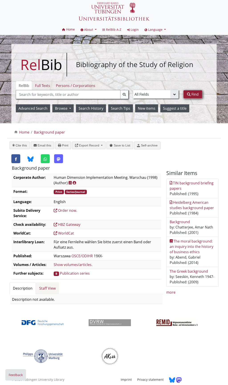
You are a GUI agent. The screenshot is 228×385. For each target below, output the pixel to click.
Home (24, 132)
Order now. (67, 210)
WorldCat (65, 233)
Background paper (49, 132)
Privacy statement (150, 379)
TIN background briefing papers (192, 186)
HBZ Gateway (68, 224)
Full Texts (42, 85)
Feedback (16, 375)
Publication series (75, 273)
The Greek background (189, 271)
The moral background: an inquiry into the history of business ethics (191, 246)
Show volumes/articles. (73, 264)
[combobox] (72, 94)
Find (195, 94)
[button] (89, 29)
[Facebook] (15, 158)
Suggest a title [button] (175, 108)
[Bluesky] (30, 159)
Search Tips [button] (120, 108)
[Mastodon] (58, 158)
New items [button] (146, 108)
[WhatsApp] (45, 158)
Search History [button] (91, 108)
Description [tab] (23, 288)
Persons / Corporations (75, 85)
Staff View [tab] (47, 288)
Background (180, 221)
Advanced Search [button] (32, 108)
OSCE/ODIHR (82, 255)
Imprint (126, 379)
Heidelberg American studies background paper (192, 205)
